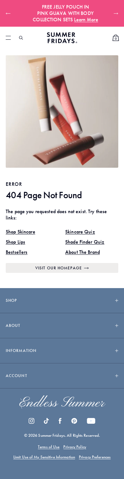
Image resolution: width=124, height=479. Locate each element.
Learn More (82, 19)
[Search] (21, 37)
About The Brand (82, 252)
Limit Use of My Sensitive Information (44, 457)
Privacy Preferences (95, 457)
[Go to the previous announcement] (9, 13)
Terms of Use (48, 446)
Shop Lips (15, 242)
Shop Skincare (20, 231)
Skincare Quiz (80, 231)
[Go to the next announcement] (114, 13)
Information (21, 350)
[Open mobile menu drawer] (8, 37)
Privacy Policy (74, 446)
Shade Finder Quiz (84, 242)
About (13, 325)
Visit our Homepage (58, 268)
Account (16, 375)
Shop (11, 300)
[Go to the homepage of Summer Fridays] (62, 38)
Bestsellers (16, 252)
